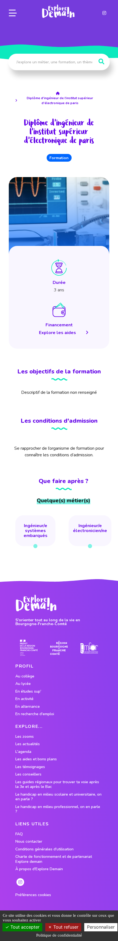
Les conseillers (28, 774)
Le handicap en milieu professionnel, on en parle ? (57, 809)
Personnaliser (101, 927)
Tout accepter (24, 927)
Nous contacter (28, 841)
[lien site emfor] (89, 648)
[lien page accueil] (58, 11)
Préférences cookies (33, 895)
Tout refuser (65, 927)
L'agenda (23, 751)
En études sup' (28, 691)
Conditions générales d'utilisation (44, 849)
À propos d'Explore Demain (39, 869)
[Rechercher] (101, 62)
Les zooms (24, 736)
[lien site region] (59, 648)
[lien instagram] (104, 13)
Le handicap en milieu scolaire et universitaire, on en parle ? (58, 797)
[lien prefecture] (29, 648)
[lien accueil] (59, 93)
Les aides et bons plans (36, 759)
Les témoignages (30, 766)
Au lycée (23, 683)
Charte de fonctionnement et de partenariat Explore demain (53, 859)
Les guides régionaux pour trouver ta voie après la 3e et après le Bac (57, 784)
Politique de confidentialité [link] (59, 935)
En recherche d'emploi (34, 714)
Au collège (24, 676)
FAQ (19, 834)
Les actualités (27, 744)
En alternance (27, 706)
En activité (24, 698)
